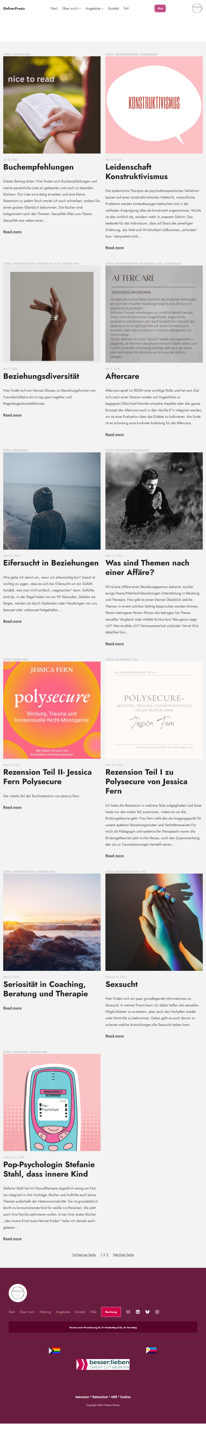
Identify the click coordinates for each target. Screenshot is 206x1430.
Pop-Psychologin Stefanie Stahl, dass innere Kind (49, 1169)
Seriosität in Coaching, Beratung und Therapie (45, 988)
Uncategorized (21, 54)
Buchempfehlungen (38, 167)
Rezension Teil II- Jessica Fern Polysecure (47, 776)
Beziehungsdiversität (41, 376)
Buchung (111, 1312)
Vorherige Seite (84, 1254)
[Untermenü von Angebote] (102, 8)
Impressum (82, 1397)
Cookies (125, 1397)
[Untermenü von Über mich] (80, 8)
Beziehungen (45, 263)
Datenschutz (100, 1397)
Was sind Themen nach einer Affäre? (147, 567)
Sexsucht (121, 984)
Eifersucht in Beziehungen (51, 562)
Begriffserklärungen (126, 54)
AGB (114, 1397)
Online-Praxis (14, 8)
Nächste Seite (123, 1254)
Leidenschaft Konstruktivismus (136, 171)
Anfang (7, 54)
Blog (160, 8)
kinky (57, 263)
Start (54, 8)
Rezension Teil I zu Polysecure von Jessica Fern (146, 781)
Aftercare (122, 376)
